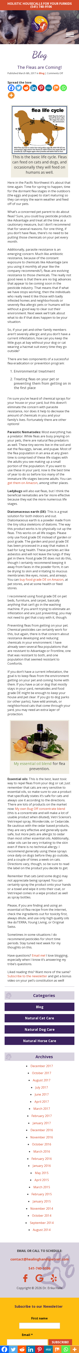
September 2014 (41, 1223)
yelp (53, 1278)
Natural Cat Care (39, 1018)
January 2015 (42, 1201)
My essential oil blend (33, 763)
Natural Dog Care (40, 1029)
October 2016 (41, 1144)
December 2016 (41, 1130)
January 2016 (42, 1166)
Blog (39, 54)
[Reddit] (26, 88)
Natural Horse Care (39, 1040)
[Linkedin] (33, 88)
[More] (11, 95)
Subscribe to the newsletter (27, 976)
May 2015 (42, 1173)
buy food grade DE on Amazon (41, 579)
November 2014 (41, 1208)
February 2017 (41, 1116)
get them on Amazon (22, 483)
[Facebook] (11, 88)
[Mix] (56, 88)
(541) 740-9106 (41, 7)
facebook (25, 1278)
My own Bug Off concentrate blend (40, 809)
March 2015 (41, 1187)
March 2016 (41, 1151)
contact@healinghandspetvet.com (39, 1259)
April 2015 (42, 1180)
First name (39, 1318)
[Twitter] (18, 88)
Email (27, 1335)
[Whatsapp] (63, 88)
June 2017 (42, 1094)
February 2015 (41, 1194)
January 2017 (42, 1123)
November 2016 (41, 1137)
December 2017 (41, 1066)
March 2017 (41, 1109)
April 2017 (42, 1102)
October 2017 (41, 1073)
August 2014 (41, 1230)
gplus (39, 1278)
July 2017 (41, 1087)
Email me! (38, 955)
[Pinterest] (41, 88)
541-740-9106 (39, 1268)
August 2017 (41, 1080)
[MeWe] (48, 88)
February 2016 (41, 1159)
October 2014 (41, 1215)
